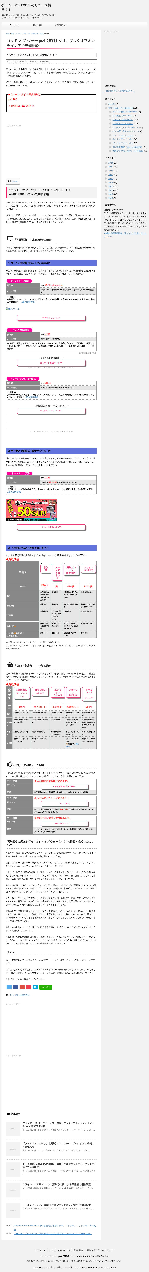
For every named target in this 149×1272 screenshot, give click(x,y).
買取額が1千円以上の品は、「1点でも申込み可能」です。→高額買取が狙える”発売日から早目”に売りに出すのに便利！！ (50, 396)
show (15, 181)
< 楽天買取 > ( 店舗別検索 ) (64, 786)
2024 (110, 163)
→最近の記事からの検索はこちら (119, 91)
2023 (110, 166)
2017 (110, 190)
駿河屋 (46, 568)
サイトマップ (40, 1250)
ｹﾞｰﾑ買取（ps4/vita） (20, 995)
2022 (110, 170)
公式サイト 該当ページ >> (51, 363)
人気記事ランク (61, 25)
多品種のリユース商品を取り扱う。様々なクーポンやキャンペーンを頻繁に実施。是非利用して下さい (50, 490)
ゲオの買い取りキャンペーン (126, 131)
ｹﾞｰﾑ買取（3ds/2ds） (122, 115)
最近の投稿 (37, 25)
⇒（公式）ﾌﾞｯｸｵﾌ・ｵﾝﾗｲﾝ (51, 410)
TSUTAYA (40, 691)
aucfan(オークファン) (64, 823)
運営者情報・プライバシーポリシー (100, 1250)
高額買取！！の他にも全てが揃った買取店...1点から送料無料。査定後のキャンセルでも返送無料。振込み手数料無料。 (51, 300)
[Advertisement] (51, 147)
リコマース (64, 803)
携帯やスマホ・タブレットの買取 (128, 151)
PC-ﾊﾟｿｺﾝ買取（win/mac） (125, 111)
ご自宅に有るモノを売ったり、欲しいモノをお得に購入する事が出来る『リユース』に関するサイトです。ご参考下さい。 (74, 1261)
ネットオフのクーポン (123, 139)
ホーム (15, 25)
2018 (110, 186)
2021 (110, 174)
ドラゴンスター (89, 693)
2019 (110, 182)
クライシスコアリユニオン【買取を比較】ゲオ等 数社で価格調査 (57, 1184)
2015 (110, 198)
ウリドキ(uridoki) (88, 568)
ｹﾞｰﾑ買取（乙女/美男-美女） (126, 127)
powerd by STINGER (107, 1267)
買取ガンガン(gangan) (71, 570)
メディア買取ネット (57, 572)
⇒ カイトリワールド (51, 318)
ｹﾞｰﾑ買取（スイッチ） (123, 123)
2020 (110, 178)
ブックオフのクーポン (123, 143)
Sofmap (21, 692)
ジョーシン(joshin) (73, 692)
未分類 (111, 104)
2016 (110, 194)
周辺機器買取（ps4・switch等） (128, 147)
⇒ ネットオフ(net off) (51, 527)
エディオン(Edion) (58, 692)
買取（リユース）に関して (120, 108)
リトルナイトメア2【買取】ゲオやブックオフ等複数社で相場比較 (57, 1204)
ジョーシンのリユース (123, 135)
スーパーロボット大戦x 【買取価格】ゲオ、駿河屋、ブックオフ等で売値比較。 (53, 1233)
